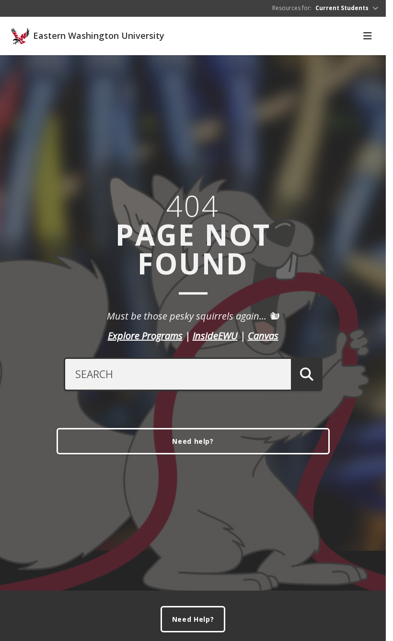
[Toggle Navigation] (367, 36)
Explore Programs (145, 335)
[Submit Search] (306, 374)
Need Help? (193, 619)
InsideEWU (215, 335)
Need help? (193, 441)
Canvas (263, 335)
